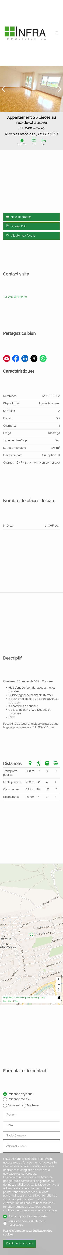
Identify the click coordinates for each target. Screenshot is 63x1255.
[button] (3, 89)
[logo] (25, 33)
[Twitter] (33, 359)
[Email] (6, 359)
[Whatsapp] (43, 359)
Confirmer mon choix (19, 1243)
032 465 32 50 (15, 297)
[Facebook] (15, 359)
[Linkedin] (24, 359)
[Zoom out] (58, 984)
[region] (31, 934)
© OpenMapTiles (36, 997)
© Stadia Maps (20, 997)
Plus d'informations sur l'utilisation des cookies (27, 1232)
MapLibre (7, 997)
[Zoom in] (58, 979)
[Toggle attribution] (59, 997)
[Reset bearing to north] (58, 989)
